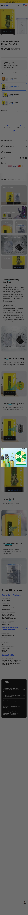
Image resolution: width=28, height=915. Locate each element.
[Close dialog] (26, 448)
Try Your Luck (20, 464)
